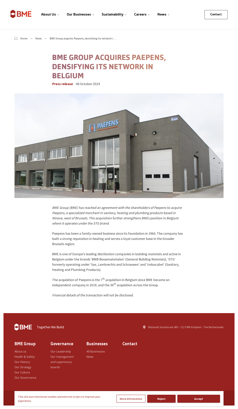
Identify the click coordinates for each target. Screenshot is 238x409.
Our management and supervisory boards (62, 362)
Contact (216, 14)
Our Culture (22, 372)
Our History (22, 362)
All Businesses (95, 351)
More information (131, 398)
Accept (198, 398)
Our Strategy (22, 367)
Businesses (97, 344)
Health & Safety (24, 357)
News (38, 38)
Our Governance (25, 378)
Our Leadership (61, 351)
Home (24, 38)
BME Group (25, 344)
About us (20, 351)
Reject (161, 398)
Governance (62, 344)
